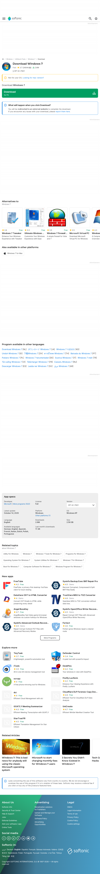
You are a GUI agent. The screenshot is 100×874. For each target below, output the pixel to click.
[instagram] (9, 838)
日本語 (60, 849)
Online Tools (7, 827)
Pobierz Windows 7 (11, 358)
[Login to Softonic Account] (96, 19)
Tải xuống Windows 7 (12, 362)
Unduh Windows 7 (10, 353)
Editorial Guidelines (9, 820)
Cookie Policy (72, 820)
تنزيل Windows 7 (61, 366)
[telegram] (33, 838)
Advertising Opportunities (40, 823)
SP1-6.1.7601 (73, 505)
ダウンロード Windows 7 (39, 349)
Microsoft (7, 504)
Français (32, 849)
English (17, 849)
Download (28, 63)
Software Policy (41, 818)
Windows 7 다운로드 (65, 349)
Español (25, 849)
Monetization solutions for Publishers (43, 808)
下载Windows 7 (31, 353)
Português (28, 853)
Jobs (4, 817)
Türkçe (59, 853)
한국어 (4, 853)
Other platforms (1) (42, 515)
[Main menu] (4, 19)
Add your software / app (11, 824)
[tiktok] (14, 838)
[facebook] (4, 838)
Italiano (54, 849)
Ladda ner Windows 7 (38, 366)
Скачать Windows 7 (63, 362)
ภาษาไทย (51, 853)
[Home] (3, 59)
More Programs (50, 638)
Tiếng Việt (6, 856)
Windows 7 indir (85, 358)
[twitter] (18, 838)
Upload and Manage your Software (45, 814)
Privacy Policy (73, 817)
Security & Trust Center (11, 810)
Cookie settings (73, 824)
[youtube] (28, 838)
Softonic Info (7, 807)
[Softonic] (15, 19)
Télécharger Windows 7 (38, 362)
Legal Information (74, 810)
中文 (12, 856)
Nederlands (12, 853)
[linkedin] (23, 838)
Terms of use (72, 814)
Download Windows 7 (12, 349)
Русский (36, 853)
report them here (63, 111)
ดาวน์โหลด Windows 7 (54, 353)
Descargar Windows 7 (12, 366)
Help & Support (8, 814)
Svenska (43, 853)
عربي (4, 849)
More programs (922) (21, 504)
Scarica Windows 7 (64, 358)
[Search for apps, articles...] (90, 19)
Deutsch (10, 849)
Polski (20, 853)
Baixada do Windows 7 (81, 353)
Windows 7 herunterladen (37, 358)
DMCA (69, 807)
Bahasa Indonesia (43, 849)
